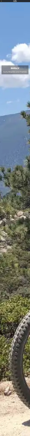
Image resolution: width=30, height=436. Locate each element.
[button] (1, 1)
